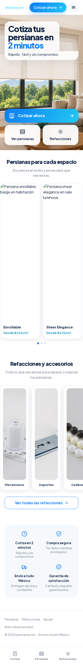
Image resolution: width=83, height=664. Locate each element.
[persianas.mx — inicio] (15, 7)
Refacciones (31, 619)
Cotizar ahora (45, 7)
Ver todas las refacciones (39, 502)
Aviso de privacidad (19, 627)
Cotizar (15, 658)
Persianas (12, 619)
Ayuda (48, 619)
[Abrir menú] (73, 7)
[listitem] (20, 261)
